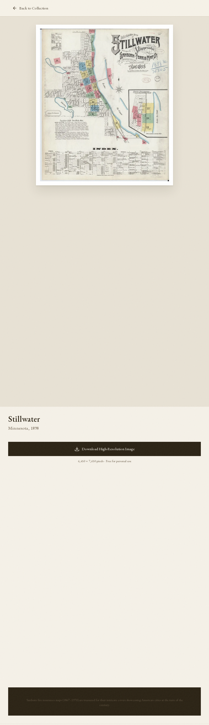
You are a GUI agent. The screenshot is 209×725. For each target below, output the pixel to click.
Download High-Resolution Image (108, 448)
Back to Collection (33, 8)
